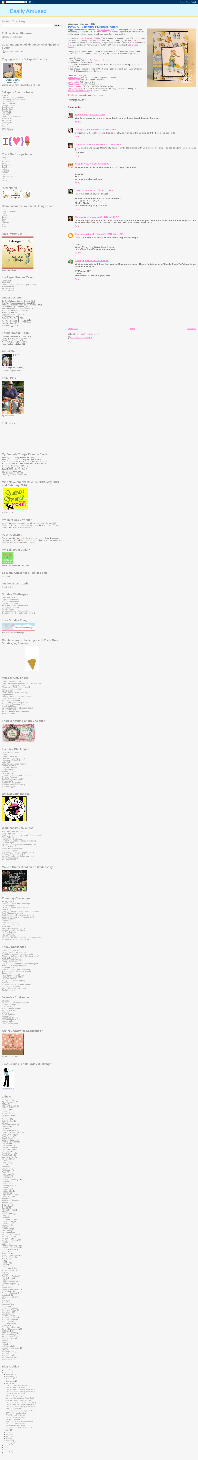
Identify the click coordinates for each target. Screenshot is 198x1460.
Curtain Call (6, 921)
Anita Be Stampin (9, 1113)
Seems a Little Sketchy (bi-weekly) (15, 702)
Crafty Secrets (7, 1136)
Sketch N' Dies (7, 587)
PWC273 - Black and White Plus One (19, 1385)
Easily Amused (28, 11)
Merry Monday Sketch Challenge (15, 693)
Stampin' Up (6, 1314)
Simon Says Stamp (9, 850)
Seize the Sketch (8, 773)
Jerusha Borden (8, 111)
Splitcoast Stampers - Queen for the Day (17, 984)
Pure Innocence (8, 1270)
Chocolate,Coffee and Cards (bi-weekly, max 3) (20, 956)
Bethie (4, 180)
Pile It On (5, 1253)
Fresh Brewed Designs (11, 1180)
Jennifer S (6, 165)
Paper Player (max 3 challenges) (15, 605)
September (10, 1381)
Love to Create (7, 691)
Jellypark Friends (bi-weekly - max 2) (16, 971)
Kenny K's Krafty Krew (10, 602)
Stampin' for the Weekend (12, 986)
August (9, 1383)
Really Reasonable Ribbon (12, 977)
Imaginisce (6, 1198)
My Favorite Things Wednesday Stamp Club (19, 845)
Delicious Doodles (9, 1140)
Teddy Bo (5, 1331)
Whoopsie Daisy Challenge (12, 710)
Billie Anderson (8, 286)
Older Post (191, 329)
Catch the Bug (7, 1006)
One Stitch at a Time (10, 603)
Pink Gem (6, 1259)
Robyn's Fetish (7, 1280)
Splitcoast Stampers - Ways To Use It (16, 940)
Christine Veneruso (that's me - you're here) (19, 285)
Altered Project (7, 1108)
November (10, 1377)
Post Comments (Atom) (90, 334)
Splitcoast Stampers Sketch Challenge (17, 854)
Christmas (6, 1127)
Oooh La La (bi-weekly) (11, 698)
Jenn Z (4, 167)
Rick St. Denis (7, 1278)
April (8, 1436)
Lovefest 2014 (7, 1221)
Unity (4, 1344)
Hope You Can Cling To (11, 1195)
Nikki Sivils (6, 1242)
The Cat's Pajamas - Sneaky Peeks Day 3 (21, 1404)
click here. (28, 527)
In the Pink (6, 926)
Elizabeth (5, 171)
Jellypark (5, 1204)
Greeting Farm (7, 1185)
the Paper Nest (8, 1335)
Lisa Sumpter (7, 113)
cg (3, 178)
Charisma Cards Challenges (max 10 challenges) (21, 911)
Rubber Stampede (9, 1284)
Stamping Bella (8, 1316)
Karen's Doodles (8, 1210)
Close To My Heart (9, 1130)
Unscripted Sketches (10, 1023)
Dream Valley (73, 82)
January (9, 1443)
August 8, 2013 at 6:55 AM (103, 129)
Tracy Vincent (7, 130)
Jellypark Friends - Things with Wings (19, 1400)
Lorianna (5, 159)
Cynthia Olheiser (8, 101)
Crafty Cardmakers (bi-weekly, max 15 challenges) (21, 683)
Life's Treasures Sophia (98, 60)
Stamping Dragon (9, 1320)
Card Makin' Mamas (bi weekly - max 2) (17, 954)
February (9, 1441)
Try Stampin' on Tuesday (11, 781)
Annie (4, 209)
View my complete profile (12, 371)
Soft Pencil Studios (9, 1308)
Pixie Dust (6, 1263)
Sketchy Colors (8, 609)
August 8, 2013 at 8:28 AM (108, 144)
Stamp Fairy (6, 1312)
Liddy (4, 1215)
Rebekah (5, 223)
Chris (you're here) (9, 211)
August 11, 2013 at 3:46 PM (110, 234)
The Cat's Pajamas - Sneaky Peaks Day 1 (21, 1411)
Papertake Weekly (9, 766)
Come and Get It (75, 88)
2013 (6, 1372)
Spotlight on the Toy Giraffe (15, 1426)
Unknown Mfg (7, 1346)
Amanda (79, 164)
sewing (5, 1299)
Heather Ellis (7, 1191)
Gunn (4, 213)
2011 (6, 1447)
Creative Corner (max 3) (11, 960)
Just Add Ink (6, 973)
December (10, 1374)
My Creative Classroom (11, 1234)
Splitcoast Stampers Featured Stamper (17, 611)
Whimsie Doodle (8, 1357)
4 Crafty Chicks (8, 902)
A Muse (5, 1104)
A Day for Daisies (8, 1102)
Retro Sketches (8, 1012)
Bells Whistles (7, 1115)
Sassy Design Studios (10, 1289)
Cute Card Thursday (10, 923)
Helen (4, 169)
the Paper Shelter (9, 860)
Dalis (4, 175)
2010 (6, 1450)
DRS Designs (7, 1159)
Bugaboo (5, 1119)
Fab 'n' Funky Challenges (12, 839)
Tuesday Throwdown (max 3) (13, 785)
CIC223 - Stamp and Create (15, 1417)
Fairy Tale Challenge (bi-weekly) (14, 965)
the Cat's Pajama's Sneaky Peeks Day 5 (20, 1398)
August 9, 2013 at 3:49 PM (96, 164)
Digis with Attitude (9, 1147)
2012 (6, 1445)
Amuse (4, 1111)
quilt (3, 1272)
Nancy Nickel (7, 118)
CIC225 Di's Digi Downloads (16, 1394)
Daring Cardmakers (9, 962)
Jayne (4, 217)
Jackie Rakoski (8, 288)
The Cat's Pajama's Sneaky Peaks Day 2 (20, 1406)
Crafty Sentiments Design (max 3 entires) (18, 915)
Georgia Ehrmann (9, 105)
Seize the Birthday (9, 979)
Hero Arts (5, 1193)
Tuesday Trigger (8, 787)
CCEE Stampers (8, 906)
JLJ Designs (7, 1206)
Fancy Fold (6, 1168)
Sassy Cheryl (7, 1287)
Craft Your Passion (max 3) (12, 681)
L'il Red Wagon (8, 843)
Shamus (5, 1302)
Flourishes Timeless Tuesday (13, 758)
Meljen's (5, 1227)
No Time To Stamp (9, 932)
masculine (6, 1225)
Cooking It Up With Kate (11, 1132)
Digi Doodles (7, 1146)
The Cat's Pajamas (9, 777)
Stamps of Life (7, 1323)
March (8, 1438)
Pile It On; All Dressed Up (12, 1255)
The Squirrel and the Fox (78, 91)
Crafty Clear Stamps (10, 1134)
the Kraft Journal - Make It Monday (15, 712)
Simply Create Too (76, 84)
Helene (5, 215)
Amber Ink (6, 1110)
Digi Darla (6, 1144)
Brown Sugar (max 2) (10, 950)
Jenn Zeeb (6, 283)
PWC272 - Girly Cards (14, 1409)
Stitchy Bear (6, 1325)
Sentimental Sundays (10, 607)
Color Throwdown (9, 833)
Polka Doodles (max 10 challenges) (16, 975)
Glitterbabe (6, 1183)
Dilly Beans (6, 1151)
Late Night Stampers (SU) (12, 689)
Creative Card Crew (10, 756)
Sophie (5, 126)
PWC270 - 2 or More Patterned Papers (19, 1421)
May (8, 1434)
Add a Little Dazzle (9, 1106)
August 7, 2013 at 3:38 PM (92, 114)
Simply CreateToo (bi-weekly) (13, 981)
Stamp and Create (9, 1310)
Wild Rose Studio (9, 1359)
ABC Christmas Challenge (12, 831)
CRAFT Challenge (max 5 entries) (15, 907)
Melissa (5, 158)
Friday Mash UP (8, 967)
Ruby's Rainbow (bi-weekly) (13, 848)
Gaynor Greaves (8, 103)
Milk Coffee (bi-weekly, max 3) (13, 928)
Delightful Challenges (10, 924)
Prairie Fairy (6, 1267)
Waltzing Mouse (8, 1352)
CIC (3, 1129)
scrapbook (6, 1295)
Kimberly (5, 161)
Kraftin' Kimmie (8, 1214)
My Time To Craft (8, 1010)
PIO (3, 1261)
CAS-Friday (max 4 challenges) (14, 952)
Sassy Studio (7, 1291)
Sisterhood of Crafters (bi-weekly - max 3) (18, 852)
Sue (3, 225)
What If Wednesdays (10, 858)
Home (132, 329)
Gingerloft (6, 1181)
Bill (3, 1117)
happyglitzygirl (82, 129)
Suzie (4, 227)
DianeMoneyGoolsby (85, 234)
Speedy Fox (6, 1016)
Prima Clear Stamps (10, 1268)
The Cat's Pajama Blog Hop (15, 1387)
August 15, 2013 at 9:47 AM (95, 260)
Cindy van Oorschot (85, 144)
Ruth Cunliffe (7, 122)
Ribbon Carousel (75, 80)
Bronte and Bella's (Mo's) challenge (16, 904)
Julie (4, 221)
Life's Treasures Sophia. (90, 38)
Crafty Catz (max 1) (9, 958)
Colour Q (5, 754)
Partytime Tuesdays (9, 768)
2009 (6, 1452)
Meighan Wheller (83, 217)
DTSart (4, 1161)
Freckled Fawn (7, 1178)
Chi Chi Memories (9, 1125)
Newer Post (73, 329)
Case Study (6, 909)
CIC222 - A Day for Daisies (15, 1424)
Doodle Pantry (7, 1155)
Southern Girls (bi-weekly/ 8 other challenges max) (22, 938)
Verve (4, 1350)
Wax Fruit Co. (7, 1354)
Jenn (4, 219)
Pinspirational (7, 770)
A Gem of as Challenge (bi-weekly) (15, 1003)
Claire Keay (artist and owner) (13, 100)
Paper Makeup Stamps (11, 1248)
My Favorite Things (9, 1240)
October (9, 1379)
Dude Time (6, 1163)
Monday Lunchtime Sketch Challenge (16, 696)
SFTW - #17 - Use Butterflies (16, 1413)
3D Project (6, 1100)
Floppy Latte (7, 1174)
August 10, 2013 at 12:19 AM (99, 190)
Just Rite (5, 1208)
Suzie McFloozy (8, 128)
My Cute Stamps (8, 1236)
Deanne (5, 173)
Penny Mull (6, 120)
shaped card (7, 1304)
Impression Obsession (10, 1200)
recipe (4, 1274)
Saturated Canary (9, 936)
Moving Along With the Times (13, 930)
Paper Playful (7, 576)
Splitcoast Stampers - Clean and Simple (17, 708)
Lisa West (6, 115)
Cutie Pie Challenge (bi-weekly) (14, 685)
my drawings (7, 1238)
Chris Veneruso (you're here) (13, 98)
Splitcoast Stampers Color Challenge (16, 775)
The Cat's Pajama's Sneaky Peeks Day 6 (20, 1392)
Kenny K (5, 1212)
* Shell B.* (80, 190)
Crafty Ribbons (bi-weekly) (12, 913)
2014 (6, 1370)
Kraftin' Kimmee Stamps (11, 1008)
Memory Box (7, 1229)
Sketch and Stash (9, 706)
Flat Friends (6, 1170)
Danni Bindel (7, 281)
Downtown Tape (8, 1157)
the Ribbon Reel (8, 714)
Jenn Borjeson (7, 107)
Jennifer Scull (7, 109)
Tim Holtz (5, 1342)
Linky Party (6, 762)
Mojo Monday (7, 695)
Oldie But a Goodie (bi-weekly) (14, 764)
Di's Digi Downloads (10, 1142)
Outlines (5, 1244)
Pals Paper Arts (8, 934)
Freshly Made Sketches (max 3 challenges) (19, 841)
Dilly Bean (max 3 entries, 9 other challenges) (20, 964)
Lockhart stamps (8, 1219)
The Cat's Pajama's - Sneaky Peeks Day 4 (21, 1402)
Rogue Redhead (8, 1282)
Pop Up (5, 1265)
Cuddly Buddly (7, 1138)
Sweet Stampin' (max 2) (11, 1020)
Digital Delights (8, 1149)
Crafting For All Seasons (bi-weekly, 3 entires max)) (22, 835)
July (8, 1430)
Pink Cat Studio (8, 1257)
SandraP (5, 124)
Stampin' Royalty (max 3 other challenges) (18, 856)
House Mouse (7, 1197)
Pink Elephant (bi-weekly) (12, 700)
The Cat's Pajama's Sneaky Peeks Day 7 (20, 1389)
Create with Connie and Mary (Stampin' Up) (19, 917)
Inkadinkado (7, 1202)
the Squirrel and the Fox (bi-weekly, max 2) (18, 613)
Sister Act (5, 982)
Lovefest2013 (7, 1223)
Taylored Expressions (10, 1329)
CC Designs (6, 1123)
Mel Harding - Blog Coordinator (14, 117)
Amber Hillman (8, 290)
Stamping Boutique (9, 1318)
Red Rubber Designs (10, 1276)
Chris (18, 355)
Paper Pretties (104, 30)
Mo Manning (7, 1233)
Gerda (78, 260)
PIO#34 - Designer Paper (15, 1396)
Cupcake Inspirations (10, 600)
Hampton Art (7, 1189)
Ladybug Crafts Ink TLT (11, 760)
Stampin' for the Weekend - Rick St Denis (20, 1428)
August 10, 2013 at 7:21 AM (105, 217)
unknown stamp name (10, 1348)
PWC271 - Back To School (15, 1415)
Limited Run (6, 1217)
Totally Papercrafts (9, 990)
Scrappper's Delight (9, 1297)
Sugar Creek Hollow (10, 1018)
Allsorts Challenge (9, 1005)
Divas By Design (8, 837)
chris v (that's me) (9, 176)
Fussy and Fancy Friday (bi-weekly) (16, 969)
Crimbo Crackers (8, 919)
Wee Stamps (7, 1355)
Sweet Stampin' (74, 86)
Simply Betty (7, 1306)
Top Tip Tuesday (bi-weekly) (13, 779)
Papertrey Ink (7, 1251)
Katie (4, 163)
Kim (77, 114)
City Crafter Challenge (10, 752)
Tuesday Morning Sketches (12, 783)
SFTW (4, 1301)
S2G (3, 1285)
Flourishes (6, 1176)
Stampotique (7, 1321)
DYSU (4, 1164)
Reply (78, 121)
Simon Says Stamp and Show (13, 704)
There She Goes (8, 1338)
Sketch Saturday (8, 1014)
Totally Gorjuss (7, 1022)
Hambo (5, 1187)
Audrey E (5, 96)
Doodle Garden (8, 1153)
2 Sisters (5, 1001)
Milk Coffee (6, 1231)
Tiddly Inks (6, 1340)
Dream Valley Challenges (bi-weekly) (16, 687)
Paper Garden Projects (11, 1246)
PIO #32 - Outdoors (13, 1419)
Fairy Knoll (6, 1166)
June (8, 1432)
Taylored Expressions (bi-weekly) (15, 988)
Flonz (4, 1172)
